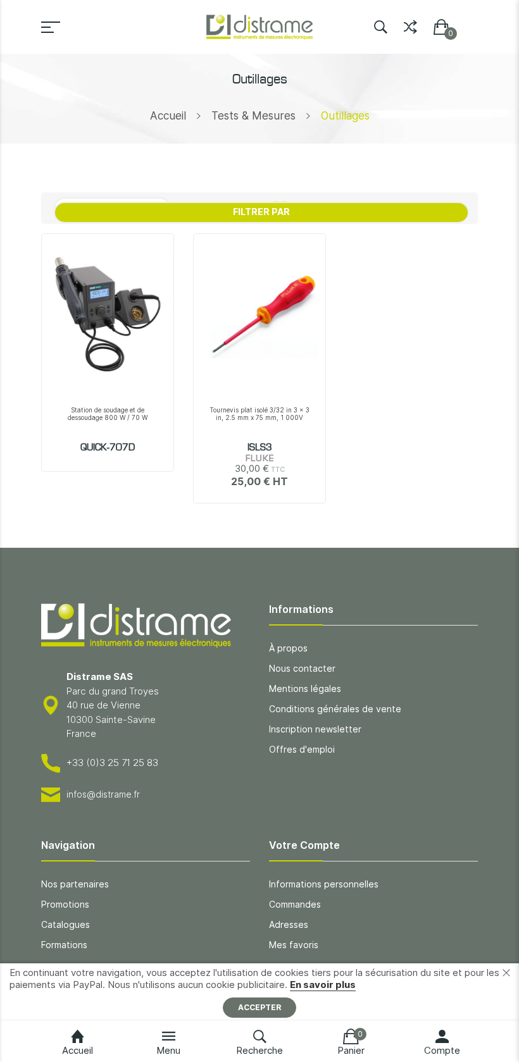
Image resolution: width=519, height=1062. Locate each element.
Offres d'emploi (302, 749)
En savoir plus (323, 985)
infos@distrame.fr (103, 794)
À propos (288, 648)
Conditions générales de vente (335, 708)
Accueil (168, 115)
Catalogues (65, 924)
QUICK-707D (107, 447)
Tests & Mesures (253, 115)
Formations (64, 944)
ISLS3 (259, 447)
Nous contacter (302, 668)
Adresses (288, 924)
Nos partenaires (75, 884)
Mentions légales (305, 688)
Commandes (295, 904)
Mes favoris (293, 944)
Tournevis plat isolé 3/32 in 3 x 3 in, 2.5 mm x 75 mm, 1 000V (259, 413)
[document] (259, 992)
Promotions (65, 904)
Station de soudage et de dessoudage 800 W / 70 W (107, 413)
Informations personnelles (323, 884)
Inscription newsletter (315, 729)
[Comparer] (410, 24)
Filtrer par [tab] (261, 211)
